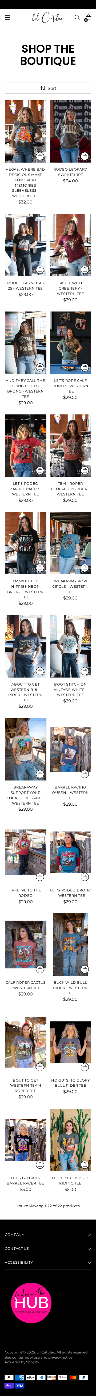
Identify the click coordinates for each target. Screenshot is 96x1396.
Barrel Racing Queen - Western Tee (70, 792)
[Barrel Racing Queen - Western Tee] (70, 749)
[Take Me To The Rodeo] (25, 852)
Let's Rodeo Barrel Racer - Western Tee (25, 488)
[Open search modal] (76, 17)
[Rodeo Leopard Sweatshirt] (70, 131)
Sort (52, 88)
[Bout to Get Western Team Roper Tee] (25, 1042)
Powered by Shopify (22, 1362)
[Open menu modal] (7, 17)
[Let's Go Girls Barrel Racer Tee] (25, 1140)
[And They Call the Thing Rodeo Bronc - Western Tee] (25, 342)
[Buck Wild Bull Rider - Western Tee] (70, 944)
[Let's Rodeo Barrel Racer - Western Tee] (25, 445)
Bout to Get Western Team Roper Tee (25, 1085)
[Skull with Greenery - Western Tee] (70, 245)
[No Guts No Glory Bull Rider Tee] (70, 1042)
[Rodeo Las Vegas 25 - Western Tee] (25, 245)
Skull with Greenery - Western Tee (70, 288)
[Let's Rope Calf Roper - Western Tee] (70, 342)
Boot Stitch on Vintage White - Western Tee (70, 689)
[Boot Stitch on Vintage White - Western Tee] (70, 646)
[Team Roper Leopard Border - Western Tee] (70, 445)
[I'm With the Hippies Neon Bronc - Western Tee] (25, 543)
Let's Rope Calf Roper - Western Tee (71, 385)
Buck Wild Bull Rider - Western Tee (70, 987)
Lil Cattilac (46, 1352)
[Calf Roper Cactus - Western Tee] (25, 944)
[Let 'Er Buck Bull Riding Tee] (70, 1140)
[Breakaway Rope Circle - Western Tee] (70, 543)
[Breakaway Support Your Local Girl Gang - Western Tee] (25, 749)
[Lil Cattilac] (48, 17)
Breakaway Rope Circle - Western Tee (70, 586)
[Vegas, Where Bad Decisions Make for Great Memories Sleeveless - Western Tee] (25, 131)
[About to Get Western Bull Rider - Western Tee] (25, 646)
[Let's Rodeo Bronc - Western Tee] (70, 852)
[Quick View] (40, 156)
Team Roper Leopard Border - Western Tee (70, 488)
